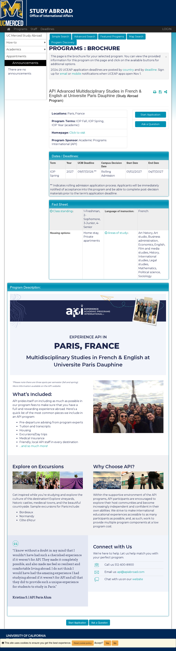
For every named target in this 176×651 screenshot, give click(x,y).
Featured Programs (112, 36)
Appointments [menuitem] (16, 56)
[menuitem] (25, 80)
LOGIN (167, 29)
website (137, 579)
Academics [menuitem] (13, 49)
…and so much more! (33, 446)
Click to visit (77, 132)
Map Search (136, 36)
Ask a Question (150, 124)
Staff (34, 29)
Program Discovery (62, 42)
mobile (76, 73)
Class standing (63, 211)
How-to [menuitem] (11, 42)
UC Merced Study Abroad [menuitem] (24, 35)
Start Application (150, 114)
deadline (151, 69)
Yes (107, 643)
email (63, 73)
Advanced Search (84, 36)
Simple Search (60, 36)
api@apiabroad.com (130, 572)
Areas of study (118, 233)
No (115, 643)
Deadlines (47, 29)
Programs (20, 29)
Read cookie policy (83, 643)
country (128, 69)
